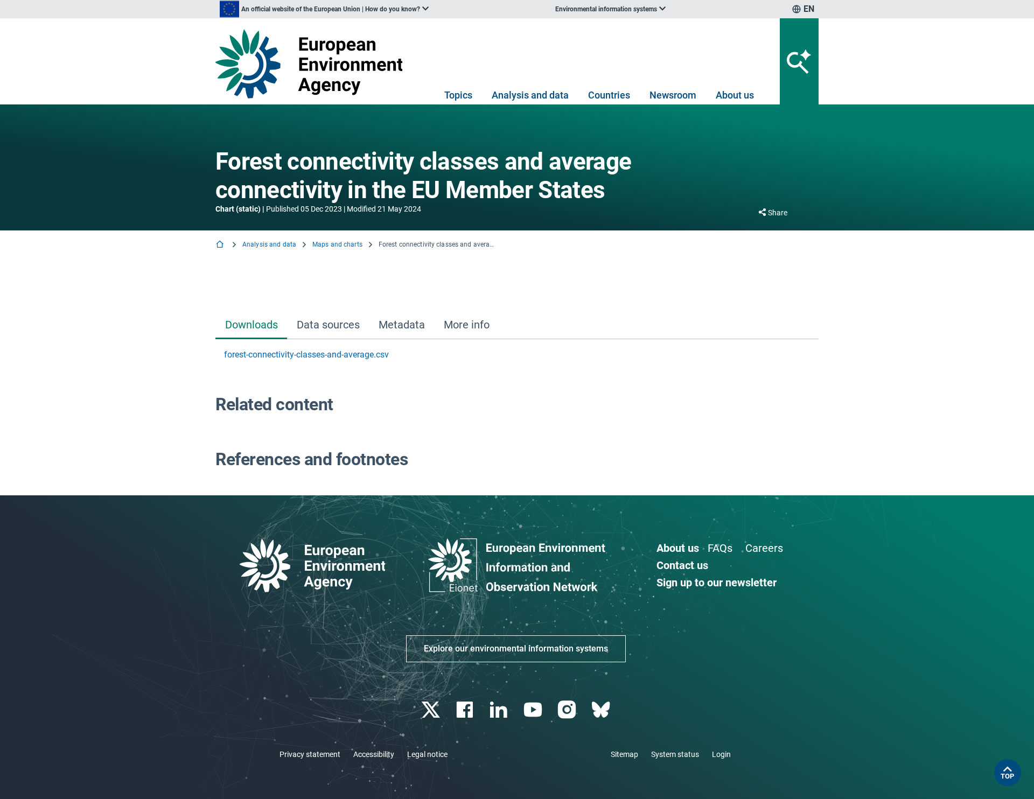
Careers (764, 548)
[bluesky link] (602, 710)
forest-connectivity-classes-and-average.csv (306, 354)
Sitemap (624, 754)
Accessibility (373, 754)
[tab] (251, 325)
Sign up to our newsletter (716, 582)
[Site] (313, 64)
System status (675, 754)
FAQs (720, 548)
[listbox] (324, 9)
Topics (458, 95)
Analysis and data (530, 95)
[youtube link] (534, 710)
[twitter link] (431, 710)
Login (721, 754)
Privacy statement (310, 754)
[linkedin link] (500, 710)
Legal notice (427, 754)
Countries (609, 95)
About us (735, 95)
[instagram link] (568, 710)
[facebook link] (466, 710)
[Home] (220, 245)
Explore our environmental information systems (516, 648)
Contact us (682, 565)
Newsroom (672, 95)
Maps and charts (337, 244)
